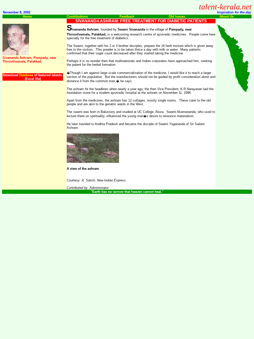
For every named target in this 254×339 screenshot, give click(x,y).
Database (26, 75)
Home (27, 16)
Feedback (127, 16)
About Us (227, 16)
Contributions (77, 16)
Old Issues (177, 16)
